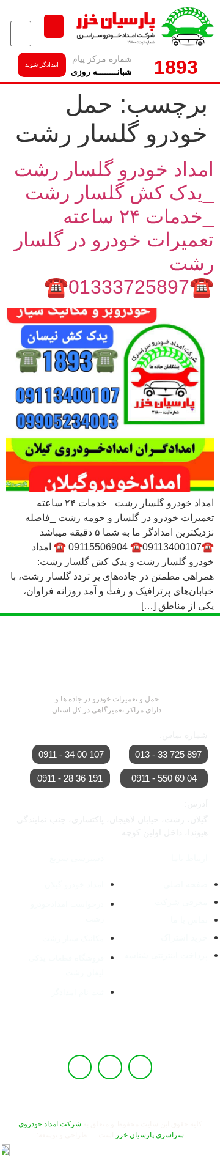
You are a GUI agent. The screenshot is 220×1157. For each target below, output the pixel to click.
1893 (176, 67)
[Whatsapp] (110, 1067)
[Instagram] (80, 1067)
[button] (54, 26)
